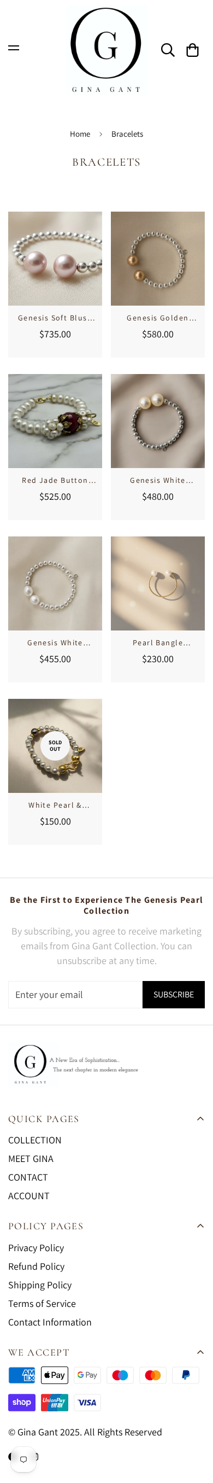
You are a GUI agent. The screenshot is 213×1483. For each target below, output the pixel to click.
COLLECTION (35, 1140)
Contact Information (50, 1322)
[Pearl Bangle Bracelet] (158, 583)
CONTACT (28, 1177)
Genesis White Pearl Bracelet (157, 480)
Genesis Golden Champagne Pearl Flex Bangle (158, 318)
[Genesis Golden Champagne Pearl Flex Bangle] (158, 259)
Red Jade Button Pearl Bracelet (55, 480)
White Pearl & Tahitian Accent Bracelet (55, 805)
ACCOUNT (29, 1195)
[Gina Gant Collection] (106, 50)
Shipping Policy (40, 1284)
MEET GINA (31, 1158)
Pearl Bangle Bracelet (158, 643)
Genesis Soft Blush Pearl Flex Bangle (55, 318)
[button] (192, 50)
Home (80, 134)
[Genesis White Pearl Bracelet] (158, 421)
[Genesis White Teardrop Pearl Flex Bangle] (55, 583)
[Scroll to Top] (193, 1425)
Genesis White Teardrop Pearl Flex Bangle (55, 643)
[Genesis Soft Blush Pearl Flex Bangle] (55, 259)
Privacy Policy (36, 1247)
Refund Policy (36, 1266)
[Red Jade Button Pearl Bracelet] (55, 421)
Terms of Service (42, 1303)
